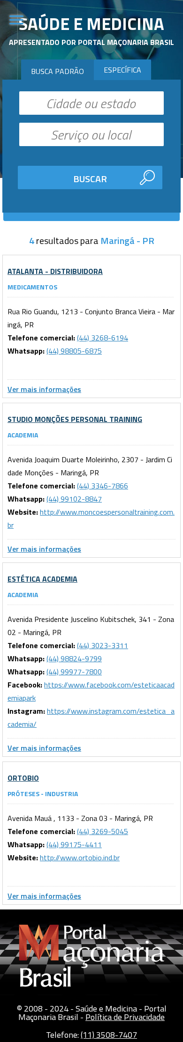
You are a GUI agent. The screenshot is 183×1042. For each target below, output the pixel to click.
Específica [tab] (122, 69)
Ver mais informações (44, 389)
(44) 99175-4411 (74, 844)
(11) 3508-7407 (109, 1034)
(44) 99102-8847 (74, 498)
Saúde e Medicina (91, 24)
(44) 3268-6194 (102, 337)
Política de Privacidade (125, 1017)
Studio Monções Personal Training (75, 419)
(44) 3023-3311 (102, 645)
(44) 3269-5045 (102, 831)
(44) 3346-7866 (102, 485)
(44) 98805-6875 (74, 350)
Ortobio (23, 777)
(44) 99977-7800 (74, 671)
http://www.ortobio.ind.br (80, 857)
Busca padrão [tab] (57, 71)
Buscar (90, 178)
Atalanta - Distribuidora (55, 271)
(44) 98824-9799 (74, 658)
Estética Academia (42, 578)
